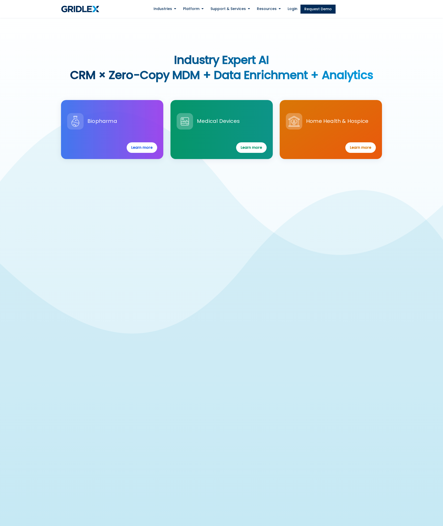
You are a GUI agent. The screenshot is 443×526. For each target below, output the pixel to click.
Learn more (142, 147)
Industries (163, 8)
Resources (267, 8)
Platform (191, 8)
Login (292, 8)
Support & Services (228, 8)
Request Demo (318, 9)
